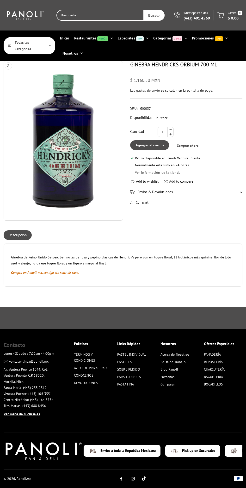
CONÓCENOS (83, 375)
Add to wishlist (147, 181)
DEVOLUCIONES (86, 383)
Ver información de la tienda (158, 172)
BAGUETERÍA (213, 377)
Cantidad (137, 131)
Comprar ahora (187, 145)
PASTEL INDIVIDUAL (132, 354)
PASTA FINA (125, 384)
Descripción (17, 235)
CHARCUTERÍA (214, 369)
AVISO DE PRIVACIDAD (90, 368)
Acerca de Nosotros (174, 354)
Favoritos (167, 377)
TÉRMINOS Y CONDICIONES (84, 357)
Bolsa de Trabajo (172, 362)
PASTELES (124, 362)
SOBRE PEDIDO (128, 369)
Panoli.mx (24, 478)
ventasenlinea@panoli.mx (28, 361)
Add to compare (181, 181)
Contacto (14, 345)
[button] (186, 192)
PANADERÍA (212, 354)
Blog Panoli (169, 369)
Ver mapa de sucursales (22, 414)
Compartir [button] (143, 202)
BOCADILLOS (213, 384)
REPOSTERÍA (213, 362)
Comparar (167, 384)
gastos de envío (148, 90)
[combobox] (100, 15)
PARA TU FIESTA (129, 377)
